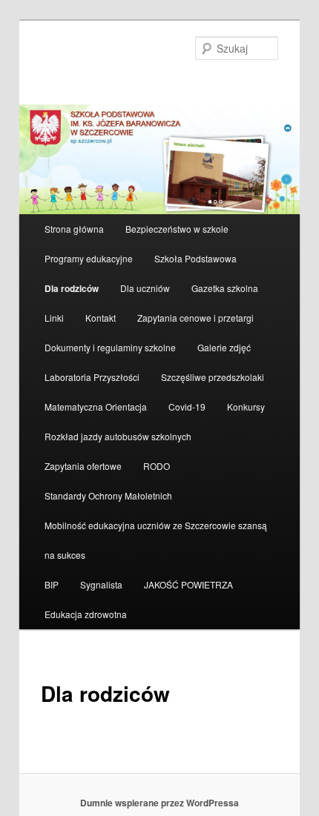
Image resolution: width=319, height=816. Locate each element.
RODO (156, 466)
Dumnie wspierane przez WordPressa (159, 802)
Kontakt (100, 317)
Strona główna (74, 228)
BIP (52, 584)
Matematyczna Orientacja (96, 406)
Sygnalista (101, 584)
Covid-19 (186, 406)
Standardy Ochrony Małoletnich (108, 495)
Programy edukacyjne (89, 258)
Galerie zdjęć (224, 347)
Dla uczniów (145, 288)
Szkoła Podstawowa (195, 258)
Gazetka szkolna (224, 288)
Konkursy (246, 406)
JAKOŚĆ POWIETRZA (188, 584)
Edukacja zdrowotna (86, 614)
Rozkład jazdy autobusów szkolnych (118, 436)
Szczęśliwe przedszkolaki (212, 377)
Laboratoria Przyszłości (92, 377)
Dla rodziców (72, 288)
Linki (54, 317)
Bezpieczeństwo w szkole (176, 228)
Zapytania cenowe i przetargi (195, 317)
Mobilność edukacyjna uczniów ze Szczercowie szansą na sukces (156, 540)
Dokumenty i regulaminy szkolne (110, 347)
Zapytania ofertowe (83, 466)
